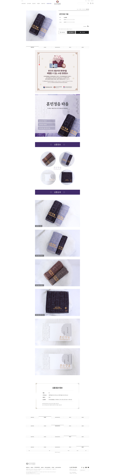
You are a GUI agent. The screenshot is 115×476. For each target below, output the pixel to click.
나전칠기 (38, 3)
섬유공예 (33, 3)
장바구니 (72, 32)
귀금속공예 (23, 3)
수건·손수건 (83, 9)
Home (77, 9)
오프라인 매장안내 (58, 467)
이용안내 (32, 467)
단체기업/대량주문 (47, 467)
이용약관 (42, 467)
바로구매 (83, 32)
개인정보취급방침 (37, 467)
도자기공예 (29, 3)
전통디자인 (43, 3)
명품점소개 (27, 467)
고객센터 (52, 467)
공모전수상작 (49, 3)
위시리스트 (63, 32)
